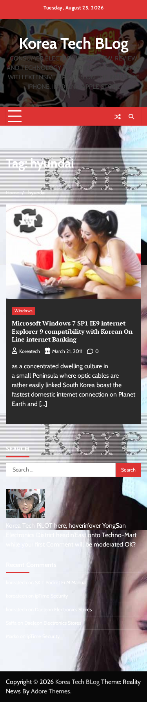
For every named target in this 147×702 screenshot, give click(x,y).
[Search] (131, 116)
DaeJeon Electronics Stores (63, 609)
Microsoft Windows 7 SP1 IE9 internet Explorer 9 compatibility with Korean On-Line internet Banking (73, 331)
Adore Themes (50, 691)
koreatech (29, 351)
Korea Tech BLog (74, 43)
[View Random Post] (117, 116)
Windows (24, 310)
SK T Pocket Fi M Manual (61, 582)
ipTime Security (51, 596)
